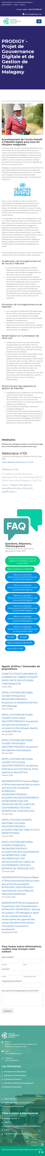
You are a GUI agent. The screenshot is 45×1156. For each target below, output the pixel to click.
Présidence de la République (15, 1071)
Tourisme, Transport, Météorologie (18, 1133)
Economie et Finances (12, 1079)
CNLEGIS (8, 1122)
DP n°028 (23, 637)
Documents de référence (23, 2)
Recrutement (7, 5)
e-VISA (7, 1130)
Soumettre (7, 1011)
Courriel (6, 969)
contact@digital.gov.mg (32, 14)
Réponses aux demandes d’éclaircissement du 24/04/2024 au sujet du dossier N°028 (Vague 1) (22, 618)
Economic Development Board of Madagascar (22, 1126)
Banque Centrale (10, 1118)
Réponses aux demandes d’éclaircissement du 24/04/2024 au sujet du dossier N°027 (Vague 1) (22, 608)
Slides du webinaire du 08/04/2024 (19, 643)
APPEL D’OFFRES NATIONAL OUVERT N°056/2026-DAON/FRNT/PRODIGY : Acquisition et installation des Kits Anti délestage (20, 699)
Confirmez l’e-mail (29, 976)
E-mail (4, 976)
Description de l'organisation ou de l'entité (20, 990)
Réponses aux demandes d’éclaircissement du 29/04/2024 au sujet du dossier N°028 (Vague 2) (22, 598)
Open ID (22, 5)
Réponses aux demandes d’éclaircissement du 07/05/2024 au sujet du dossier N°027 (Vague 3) (22, 577)
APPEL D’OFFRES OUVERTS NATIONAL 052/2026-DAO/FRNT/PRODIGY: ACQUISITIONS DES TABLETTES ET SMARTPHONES (21, 826)
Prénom (4, 964)
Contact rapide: (28, 9)
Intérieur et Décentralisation (15, 1075)
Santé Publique (10, 1099)
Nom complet (8, 957)
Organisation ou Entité (12, 981)
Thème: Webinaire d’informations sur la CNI (17, 462)
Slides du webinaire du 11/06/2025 (19, 569)
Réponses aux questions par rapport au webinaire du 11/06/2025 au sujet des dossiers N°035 (22, 561)
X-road (15, 5)
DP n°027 (10, 637)
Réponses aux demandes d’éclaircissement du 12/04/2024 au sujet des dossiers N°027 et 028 (22, 629)
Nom (25, 964)
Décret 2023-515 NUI (15, 649)
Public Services (7, 2)
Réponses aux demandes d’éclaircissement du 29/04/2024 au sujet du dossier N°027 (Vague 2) (22, 587)
